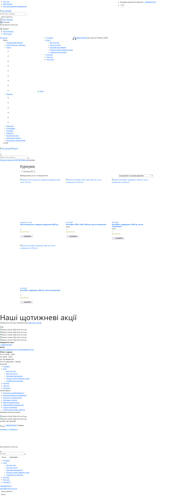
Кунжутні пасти (26, 222)
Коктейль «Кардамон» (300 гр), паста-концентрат (127, 225)
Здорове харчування (14, 376)
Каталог (6, 383)
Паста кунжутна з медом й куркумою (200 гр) (39, 224)
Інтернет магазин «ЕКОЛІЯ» (11, 160)
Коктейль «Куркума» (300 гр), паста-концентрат (40, 290)
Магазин (25, 160)
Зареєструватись (7, 17)
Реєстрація (7, 34)
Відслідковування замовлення (15, 6)
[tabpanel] (86, 471)
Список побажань (10, 407)
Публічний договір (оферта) (14, 410)
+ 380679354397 (6, 345)
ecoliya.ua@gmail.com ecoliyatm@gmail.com (17, 349)
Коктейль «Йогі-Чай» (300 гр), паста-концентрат (86, 224)
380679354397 (81, 38)
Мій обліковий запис (11, 402)
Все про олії (11, 371)
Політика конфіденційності (13, 393)
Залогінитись (8, 31)
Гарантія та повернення (12, 398)
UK (122, 5)
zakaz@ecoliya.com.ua (8, 488)
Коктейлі (69, 222)
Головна (6, 366)
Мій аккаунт (8, 4)
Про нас (6, 2)
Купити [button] (27, 236)
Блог (5, 369)
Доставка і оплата (10, 400)
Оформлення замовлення (13, 405)
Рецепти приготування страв (17, 378)
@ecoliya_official (35, 323)
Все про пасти (11, 374)
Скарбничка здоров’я (14, 381)
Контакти (7, 388)
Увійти (3, 494)
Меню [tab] (4, 457)
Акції (41, 91)
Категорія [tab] (13, 457)
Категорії (3, 38)
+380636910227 (150, 2)
